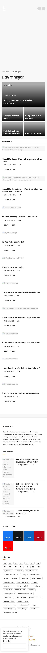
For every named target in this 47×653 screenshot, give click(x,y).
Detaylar (6, 641)
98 (21, 563)
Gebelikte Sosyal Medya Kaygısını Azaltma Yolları (22, 160)
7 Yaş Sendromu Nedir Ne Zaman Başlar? (21, 292)
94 (16, 563)
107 (32, 563)
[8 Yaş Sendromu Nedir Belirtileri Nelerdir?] (23, 308)
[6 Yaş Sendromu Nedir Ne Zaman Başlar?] (23, 333)
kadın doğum (20, 590)
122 (21, 567)
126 (33, 567)
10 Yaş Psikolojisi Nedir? (13, 242)
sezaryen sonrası (10, 605)
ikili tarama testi (22, 586)
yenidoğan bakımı (10, 613)
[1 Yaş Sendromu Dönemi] (34, 114)
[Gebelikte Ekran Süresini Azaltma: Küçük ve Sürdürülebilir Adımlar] (23, 178)
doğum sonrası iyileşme (31, 575)
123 (27, 567)
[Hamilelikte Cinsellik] (34, 129)
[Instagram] (28, 628)
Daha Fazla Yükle (23, 410)
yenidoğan (34, 609)
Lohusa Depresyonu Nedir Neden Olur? (20, 217)
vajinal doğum (9, 609)
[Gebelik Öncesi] (4, 8)
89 (5, 563)
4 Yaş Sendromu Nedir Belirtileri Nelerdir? (21, 368)
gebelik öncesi (9, 582)
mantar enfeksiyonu (25, 594)
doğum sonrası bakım (12, 575)
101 (26, 563)
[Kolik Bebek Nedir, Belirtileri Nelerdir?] (13, 129)
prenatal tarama (35, 597)
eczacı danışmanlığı (11, 578)
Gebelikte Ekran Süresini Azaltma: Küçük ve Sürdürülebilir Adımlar (22, 190)
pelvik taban (8, 597)
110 (5, 567)
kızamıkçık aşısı (9, 594)
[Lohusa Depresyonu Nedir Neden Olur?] (23, 207)
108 (38, 563)
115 (10, 567)
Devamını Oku (9, 170)
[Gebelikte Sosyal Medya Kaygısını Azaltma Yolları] (23, 148)
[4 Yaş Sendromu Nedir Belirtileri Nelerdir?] (23, 358)
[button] (4, 85)
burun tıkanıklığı (31, 571)
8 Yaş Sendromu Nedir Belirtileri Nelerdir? (21, 317)
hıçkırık (34, 582)
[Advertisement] (23, 41)
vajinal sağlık (22, 609)
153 (39, 567)
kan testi (31, 590)
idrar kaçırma (8, 586)
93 (10, 563)
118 (16, 567)
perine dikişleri (21, 597)
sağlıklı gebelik (9, 601)
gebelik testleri (36, 578)
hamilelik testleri (23, 582)
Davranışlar (9, 154)
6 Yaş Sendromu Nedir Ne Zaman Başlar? (21, 343)
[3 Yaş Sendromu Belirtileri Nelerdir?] (23, 94)
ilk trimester (8, 590)
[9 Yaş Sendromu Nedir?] (23, 258)
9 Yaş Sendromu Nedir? (13, 267)
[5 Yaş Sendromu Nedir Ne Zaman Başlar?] (23, 384)
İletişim (32, 640)
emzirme (25, 578)
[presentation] (3, 108)
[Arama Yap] (39, 8)
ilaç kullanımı (36, 586)
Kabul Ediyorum (14, 646)
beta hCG (19, 571)
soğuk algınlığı (24, 605)
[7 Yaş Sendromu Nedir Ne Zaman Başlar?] (23, 283)
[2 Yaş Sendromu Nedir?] (13, 114)
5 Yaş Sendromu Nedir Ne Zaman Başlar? (21, 393)
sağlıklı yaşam (23, 601)
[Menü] (43, 8)
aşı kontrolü (8, 571)
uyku (35, 605)
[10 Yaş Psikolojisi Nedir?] (23, 232)
